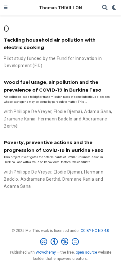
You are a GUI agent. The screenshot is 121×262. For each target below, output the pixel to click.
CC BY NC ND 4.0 (95, 230)
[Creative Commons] (60, 242)
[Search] (105, 7)
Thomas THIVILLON (60, 8)
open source (86, 252)
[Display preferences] (114, 7)
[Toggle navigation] (5, 8)
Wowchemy (46, 252)
